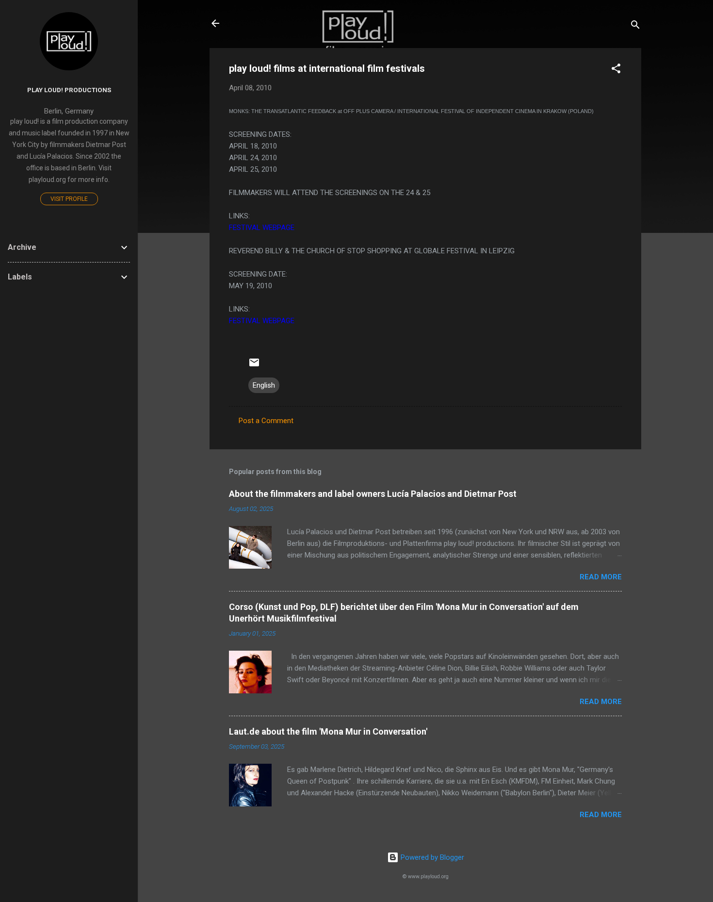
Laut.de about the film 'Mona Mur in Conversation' (328, 731)
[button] (616, 70)
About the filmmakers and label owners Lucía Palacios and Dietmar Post (373, 494)
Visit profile (69, 199)
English (264, 385)
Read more (601, 577)
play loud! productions (69, 90)
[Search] (635, 26)
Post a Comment (266, 420)
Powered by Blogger (431, 857)
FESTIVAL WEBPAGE (261, 227)
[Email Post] (254, 365)
